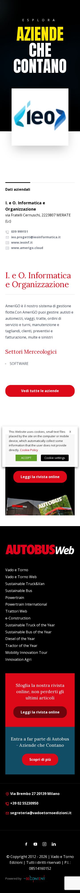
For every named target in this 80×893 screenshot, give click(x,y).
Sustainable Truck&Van (24, 583)
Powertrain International (26, 604)
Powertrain (14, 597)
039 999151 (19, 231)
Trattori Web (16, 611)
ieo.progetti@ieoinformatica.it (36, 237)
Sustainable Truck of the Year (30, 625)
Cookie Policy (29, 450)
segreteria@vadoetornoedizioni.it (41, 812)
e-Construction (17, 618)
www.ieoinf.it (21, 242)
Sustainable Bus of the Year (28, 631)
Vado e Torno (16, 569)
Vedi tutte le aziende (40, 390)
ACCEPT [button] (26, 458)
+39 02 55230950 (23, 803)
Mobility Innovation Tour (26, 652)
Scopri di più (40, 759)
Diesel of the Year (20, 638)
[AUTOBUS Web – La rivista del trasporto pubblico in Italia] (40, 549)
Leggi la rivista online (40, 476)
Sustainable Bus (18, 590)
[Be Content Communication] (35, 878)
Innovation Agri (18, 659)
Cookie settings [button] (54, 458)
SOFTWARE (19, 363)
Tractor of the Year (21, 645)
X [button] (70, 431)
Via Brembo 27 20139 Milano (34, 793)
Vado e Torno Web (21, 576)
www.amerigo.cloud (26, 248)
